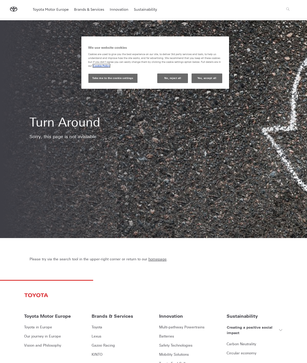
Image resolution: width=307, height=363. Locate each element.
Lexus (96, 336)
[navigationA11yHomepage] (13, 9)
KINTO (97, 354)
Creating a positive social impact (249, 330)
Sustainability (145, 9)
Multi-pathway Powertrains (182, 327)
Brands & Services (89, 9)
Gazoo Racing (103, 345)
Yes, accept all (206, 78)
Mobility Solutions (174, 354)
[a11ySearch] (287, 9)
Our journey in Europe (42, 336)
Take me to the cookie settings (112, 78)
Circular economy (241, 353)
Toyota (97, 327)
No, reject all (172, 78)
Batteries (166, 336)
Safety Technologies (175, 345)
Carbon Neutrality (241, 344)
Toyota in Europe (38, 327)
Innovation (119, 9)
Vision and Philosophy (42, 345)
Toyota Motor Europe (51, 9)
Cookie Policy (101, 65)
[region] (155, 62)
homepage (157, 259)
